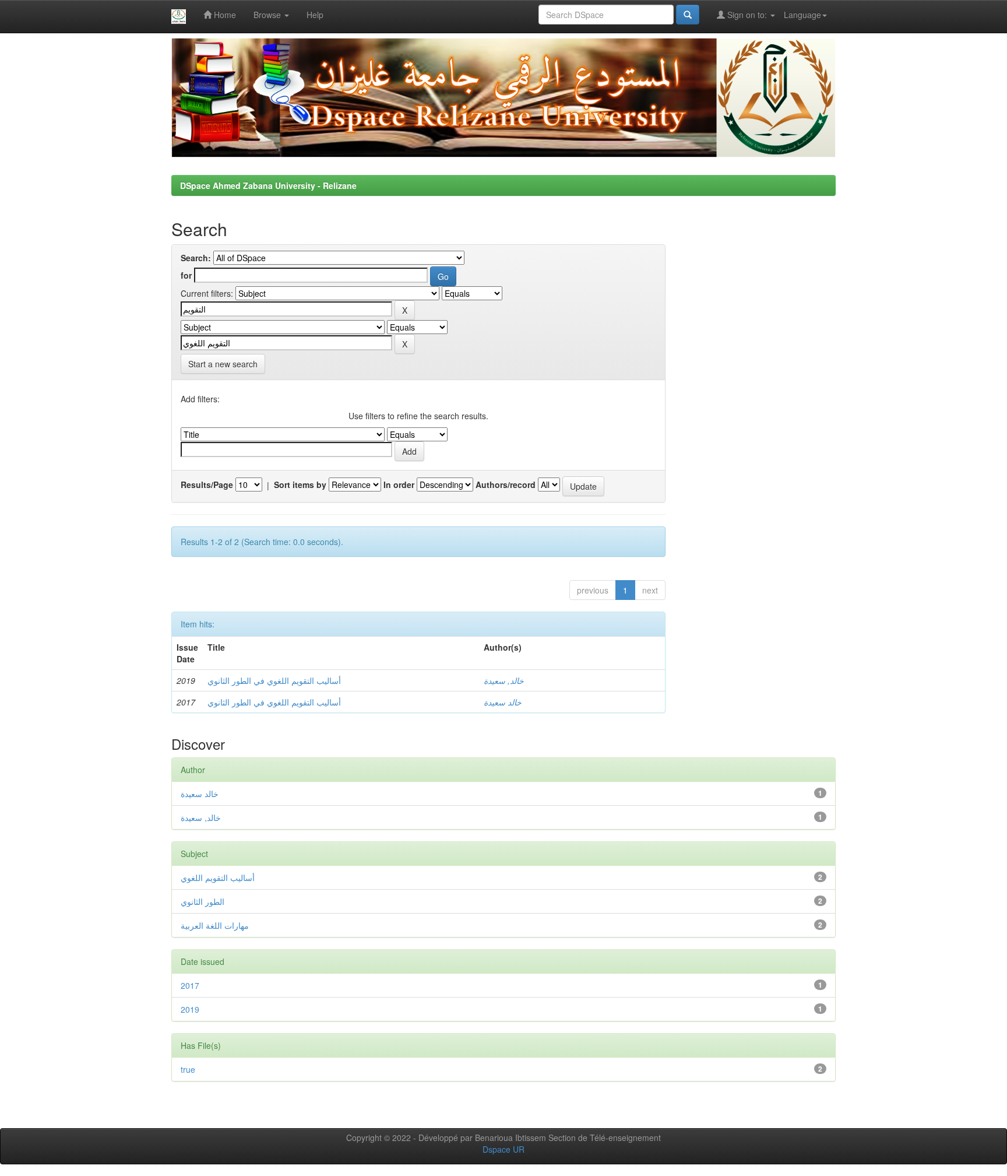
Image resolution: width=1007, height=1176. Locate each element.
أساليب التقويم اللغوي (218, 877)
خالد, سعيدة (504, 680)
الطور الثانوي (202, 901)
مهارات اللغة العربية (215, 925)
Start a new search (223, 364)
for (186, 275)
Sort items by (300, 484)
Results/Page (207, 484)
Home (224, 14)
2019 (190, 1009)
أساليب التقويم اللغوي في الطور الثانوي (274, 680)
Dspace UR (503, 1149)
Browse (268, 14)
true (188, 1069)
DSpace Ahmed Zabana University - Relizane (268, 185)
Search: (196, 258)
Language (802, 14)
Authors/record (506, 484)
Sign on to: (747, 14)
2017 (190, 985)
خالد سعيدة (503, 702)
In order (398, 484)
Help (315, 14)
